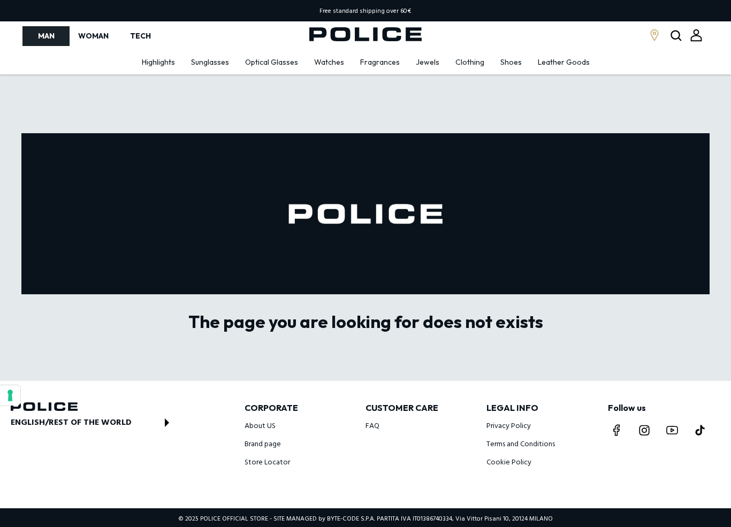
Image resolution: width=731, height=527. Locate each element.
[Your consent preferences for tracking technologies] (10, 395)
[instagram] (644, 430)
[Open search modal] (677, 36)
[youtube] (672, 430)
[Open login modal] (696, 35)
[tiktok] (700, 430)
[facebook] (616, 430)
